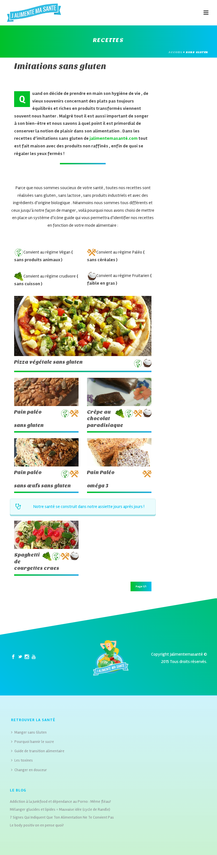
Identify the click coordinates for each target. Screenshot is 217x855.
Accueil (175, 52)
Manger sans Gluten (30, 732)
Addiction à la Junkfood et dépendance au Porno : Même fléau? (60, 801)
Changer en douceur (30, 769)
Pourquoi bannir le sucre (34, 741)
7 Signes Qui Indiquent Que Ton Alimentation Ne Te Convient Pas (62, 817)
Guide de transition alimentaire (39, 751)
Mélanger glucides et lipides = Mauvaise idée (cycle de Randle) (60, 809)
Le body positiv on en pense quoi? (37, 825)
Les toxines (23, 760)
